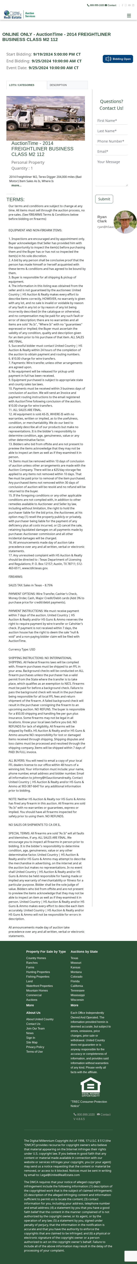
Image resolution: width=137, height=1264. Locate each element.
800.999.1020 (86, 1114)
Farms (30, 967)
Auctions (31, 999)
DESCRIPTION (58, 85)
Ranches (32, 962)
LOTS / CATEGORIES (21, 85)
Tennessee (78, 990)
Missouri (76, 962)
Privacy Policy (35, 1047)
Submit (104, 199)
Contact (112, 5)
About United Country (40, 1019)
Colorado (76, 976)
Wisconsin (77, 999)
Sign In (30, 1037)
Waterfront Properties (39, 985)
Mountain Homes (37, 990)
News (30, 1033)
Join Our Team (35, 1028)
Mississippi (78, 995)
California (77, 985)
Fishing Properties (37, 976)
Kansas (75, 967)
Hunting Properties (38, 972)
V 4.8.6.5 (79, 1119)
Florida (75, 981)
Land (29, 981)
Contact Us (33, 1023)
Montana (76, 972)
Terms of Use (34, 1051)
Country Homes (36, 958)
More (30, 1005)
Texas (74, 958)
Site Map (31, 1042)
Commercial (34, 995)
